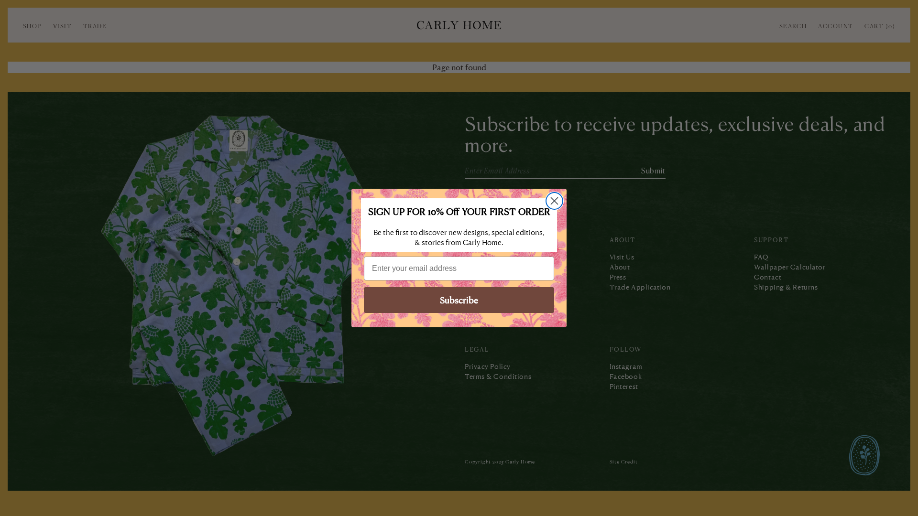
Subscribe (459, 299)
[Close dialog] (554, 201)
